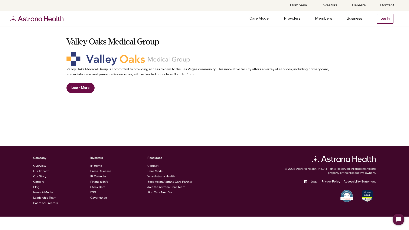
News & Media (43, 192)
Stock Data (97, 187)
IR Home (96, 166)
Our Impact (41, 171)
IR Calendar (98, 176)
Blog (36, 187)
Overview (39, 166)
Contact (152, 166)
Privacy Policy (330, 181)
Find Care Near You (160, 192)
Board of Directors (45, 203)
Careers (38, 182)
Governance (98, 198)
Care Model (155, 171)
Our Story (39, 176)
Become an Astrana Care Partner (169, 182)
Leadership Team (44, 198)
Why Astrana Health (161, 176)
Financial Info (99, 182)
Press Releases (100, 171)
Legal (314, 181)
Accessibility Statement (360, 181)
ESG (93, 192)
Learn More (80, 88)
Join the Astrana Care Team (166, 187)
